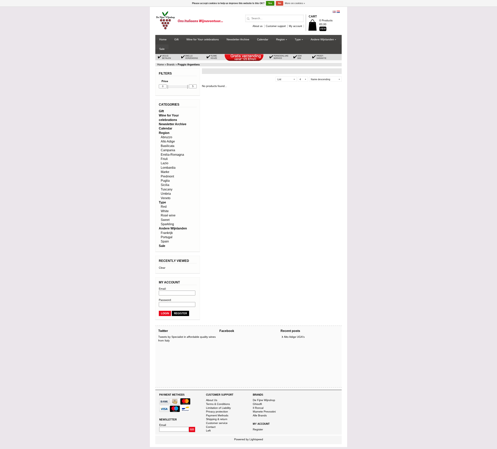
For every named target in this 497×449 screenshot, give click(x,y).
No (279, 3)
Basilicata (167, 146)
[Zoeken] (247, 19)
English (334, 12)
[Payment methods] (164, 403)
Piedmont (167, 176)
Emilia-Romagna (172, 154)
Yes (270, 3)
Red (164, 206)
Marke (165, 172)
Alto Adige (168, 141)
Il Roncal (258, 407)
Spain (165, 241)
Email (162, 424)
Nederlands (338, 12)
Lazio (164, 163)
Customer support (276, 26)
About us (258, 26)
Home (163, 39)
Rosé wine (168, 215)
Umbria (166, 193)
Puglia (165, 180)
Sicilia (165, 185)
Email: (162, 288)
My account (295, 26)
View (323, 28)
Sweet (165, 219)
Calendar (262, 39)
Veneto (165, 198)
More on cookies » (295, 3)
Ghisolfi (257, 404)
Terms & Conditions (218, 404)
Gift (176, 39)
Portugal (166, 237)
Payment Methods (217, 415)
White (165, 211)
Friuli (164, 159)
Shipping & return (216, 419)
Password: (165, 299)
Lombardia (168, 167)
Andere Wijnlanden (322, 39)
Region (280, 39)
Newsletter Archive (238, 39)
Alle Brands (260, 415)
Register (258, 429)
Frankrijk (167, 232)
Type (298, 39)
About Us (211, 400)
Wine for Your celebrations (202, 39)
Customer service (217, 423)
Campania (168, 150)
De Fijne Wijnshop (264, 400)
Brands (171, 64)
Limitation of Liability (218, 407)
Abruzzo (166, 137)
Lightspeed (256, 439)
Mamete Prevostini (264, 411)
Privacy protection (217, 411)
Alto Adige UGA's (294, 336)
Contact (210, 426)
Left (208, 430)
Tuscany (166, 189)
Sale (162, 48)
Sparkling (167, 224)
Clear (162, 267)
